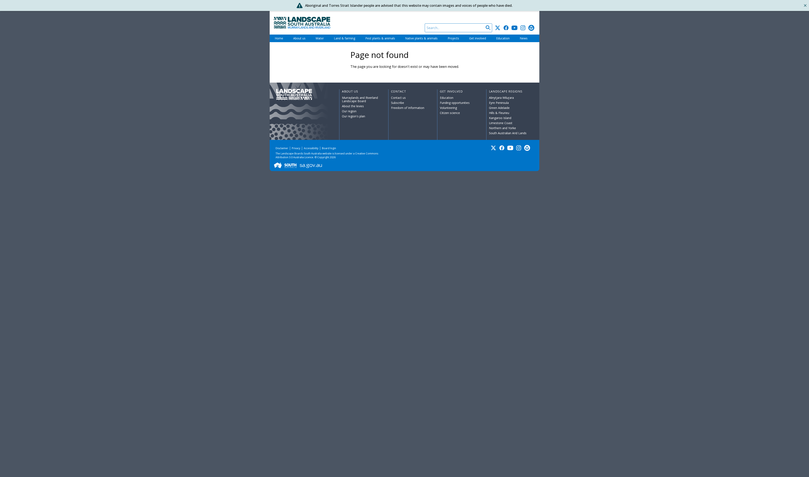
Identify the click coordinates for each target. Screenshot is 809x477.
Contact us (398, 98)
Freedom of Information (407, 108)
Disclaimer (282, 148)
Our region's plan (353, 116)
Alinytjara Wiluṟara (501, 98)
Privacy (296, 148)
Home (279, 38)
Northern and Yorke (502, 128)
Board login (329, 148)
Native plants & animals (421, 38)
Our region (349, 111)
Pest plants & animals (380, 38)
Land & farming (344, 38)
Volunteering (448, 108)
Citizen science (450, 113)
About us (299, 38)
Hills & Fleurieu (499, 113)
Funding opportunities (455, 103)
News (524, 38)
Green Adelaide (499, 108)
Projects (453, 38)
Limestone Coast (500, 123)
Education (503, 38)
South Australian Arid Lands (507, 133)
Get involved (477, 38)
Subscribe (397, 103)
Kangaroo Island (500, 118)
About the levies (353, 106)
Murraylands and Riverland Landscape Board (360, 99)
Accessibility (311, 148)
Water (320, 38)
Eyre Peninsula (499, 103)
